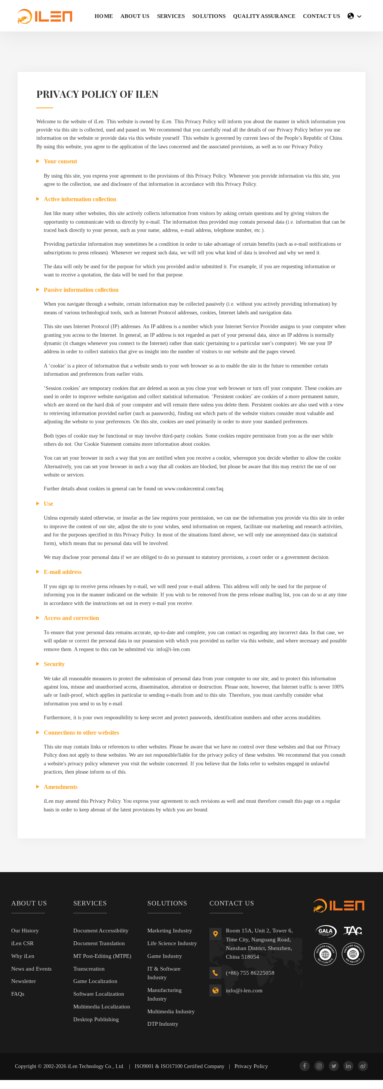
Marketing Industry (169, 931)
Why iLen (22, 956)
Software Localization (98, 994)
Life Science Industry (172, 943)
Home (104, 16)
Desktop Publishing (96, 1019)
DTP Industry (162, 1024)
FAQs (17, 994)
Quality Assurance (264, 16)
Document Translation (99, 943)
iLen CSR (22, 943)
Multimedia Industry (171, 1011)
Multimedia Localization (101, 1007)
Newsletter (23, 981)
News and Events (31, 969)
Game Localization (95, 981)
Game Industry (164, 956)
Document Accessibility (101, 931)
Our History (25, 931)
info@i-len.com (244, 990)
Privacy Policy (251, 1066)
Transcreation (89, 969)
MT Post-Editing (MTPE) (102, 956)
